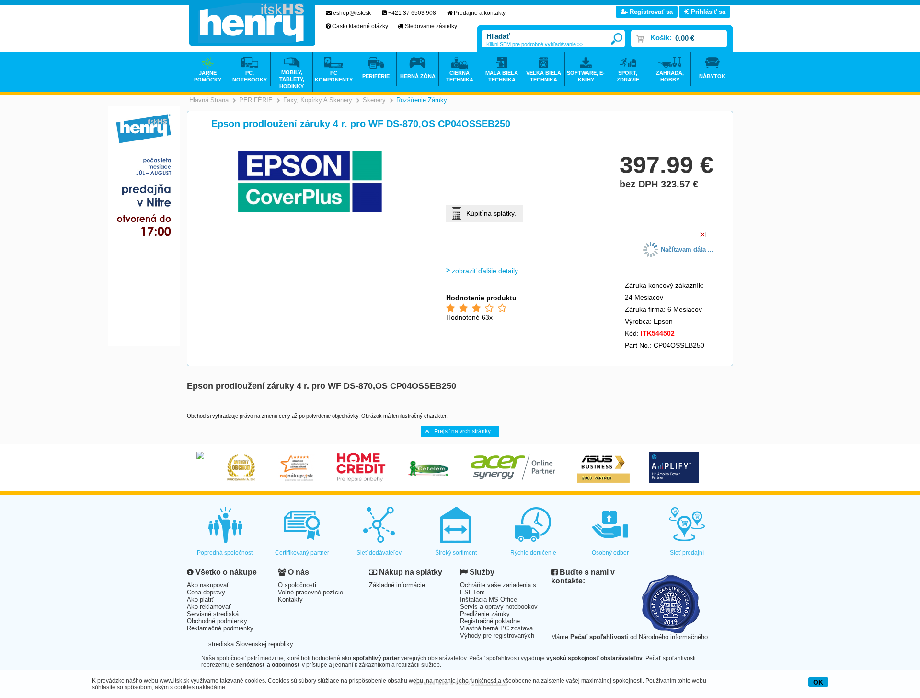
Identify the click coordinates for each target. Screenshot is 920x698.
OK (818, 682)
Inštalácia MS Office (488, 599)
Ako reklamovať (209, 606)
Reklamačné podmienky (220, 628)
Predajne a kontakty (480, 13)
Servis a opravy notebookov (499, 606)
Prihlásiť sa (707, 11)
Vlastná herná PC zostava (496, 628)
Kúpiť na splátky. (491, 213)
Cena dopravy (206, 592)
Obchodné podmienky (217, 621)
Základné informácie (397, 585)
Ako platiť (200, 599)
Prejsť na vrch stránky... (464, 431)
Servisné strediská (213, 613)
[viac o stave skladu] (703, 235)
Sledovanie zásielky (431, 26)
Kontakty (290, 599)
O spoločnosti (297, 585)
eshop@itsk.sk (352, 13)
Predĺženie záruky (485, 613)
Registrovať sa (650, 11)
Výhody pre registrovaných (497, 635)
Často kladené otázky (360, 26)
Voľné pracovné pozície (310, 592)
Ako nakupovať (208, 585)
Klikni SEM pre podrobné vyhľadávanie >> (534, 44)
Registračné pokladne (490, 621)
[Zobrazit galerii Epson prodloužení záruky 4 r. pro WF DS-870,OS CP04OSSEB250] (310, 210)
